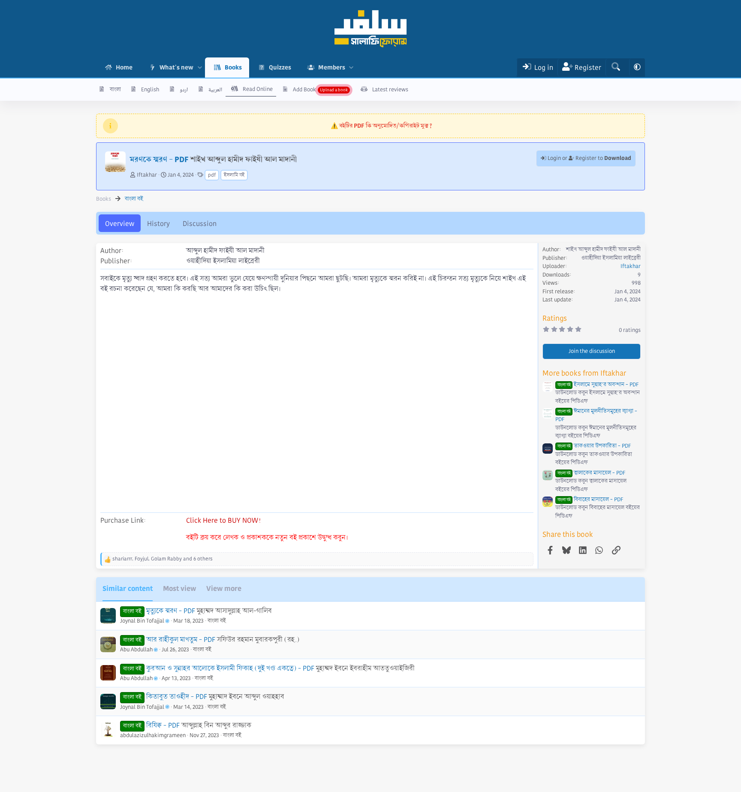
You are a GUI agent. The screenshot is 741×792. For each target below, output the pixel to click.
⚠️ (381, 125)
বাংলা (115, 89)
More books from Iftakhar (584, 373)
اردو (184, 89)
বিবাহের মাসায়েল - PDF (590, 499)
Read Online (258, 89)
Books (233, 67)
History (158, 224)
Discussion (200, 224)
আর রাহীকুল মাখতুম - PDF (180, 639)
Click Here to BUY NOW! (223, 520)
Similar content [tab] (127, 588)
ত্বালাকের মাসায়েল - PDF (591, 473)
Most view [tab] (179, 588)
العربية (215, 89)
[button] (199, 67)
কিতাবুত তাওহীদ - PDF (176, 697)
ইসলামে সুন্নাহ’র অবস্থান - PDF (598, 384)
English (150, 89)
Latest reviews (390, 89)
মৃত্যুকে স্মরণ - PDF (170, 611)
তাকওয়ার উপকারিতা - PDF (594, 446)
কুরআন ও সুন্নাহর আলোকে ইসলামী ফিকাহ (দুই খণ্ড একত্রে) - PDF (230, 668)
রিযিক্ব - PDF (163, 725)
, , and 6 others (162, 559)
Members (331, 67)
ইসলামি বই (234, 175)
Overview (119, 224)
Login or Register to (588, 158)
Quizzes (280, 67)
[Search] (615, 67)
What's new (176, 67)
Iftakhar (147, 175)
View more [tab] (223, 588)
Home (124, 67)
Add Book (304, 89)
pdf (212, 175)
